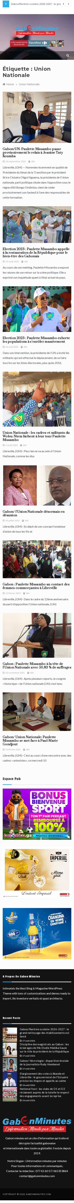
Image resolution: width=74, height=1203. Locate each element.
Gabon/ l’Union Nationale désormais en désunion (33, 513)
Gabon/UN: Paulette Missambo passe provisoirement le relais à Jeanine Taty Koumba (33, 152)
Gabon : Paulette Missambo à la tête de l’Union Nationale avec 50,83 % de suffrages (37, 666)
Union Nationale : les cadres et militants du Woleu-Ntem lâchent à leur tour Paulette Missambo (36, 436)
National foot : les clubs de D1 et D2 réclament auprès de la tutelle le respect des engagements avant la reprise (44, 1092)
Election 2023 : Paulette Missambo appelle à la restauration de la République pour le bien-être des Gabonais (36, 252)
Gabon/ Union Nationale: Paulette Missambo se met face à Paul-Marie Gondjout (30, 740)
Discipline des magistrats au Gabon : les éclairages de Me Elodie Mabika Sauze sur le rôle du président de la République (44, 1048)
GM (33, 161)
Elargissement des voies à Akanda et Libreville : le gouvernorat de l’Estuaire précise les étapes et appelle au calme (44, 1077)
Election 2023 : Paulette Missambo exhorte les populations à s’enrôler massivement (36, 340)
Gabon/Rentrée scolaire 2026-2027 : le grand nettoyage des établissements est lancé (44, 1033)
